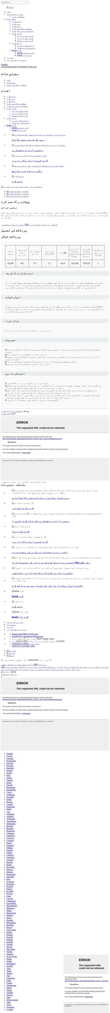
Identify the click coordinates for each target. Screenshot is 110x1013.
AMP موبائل (39, 664)
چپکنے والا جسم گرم (22, 28)
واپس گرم (17, 43)
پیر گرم (16, 24)
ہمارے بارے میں (15, 14)
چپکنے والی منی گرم (23, 31)
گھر (8, 12)
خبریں (9, 57)
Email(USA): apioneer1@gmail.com (27, 636)
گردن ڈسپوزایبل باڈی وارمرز (30, 160)
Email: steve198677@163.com (25, 634)
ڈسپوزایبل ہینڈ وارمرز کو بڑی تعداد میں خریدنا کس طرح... (47, 585)
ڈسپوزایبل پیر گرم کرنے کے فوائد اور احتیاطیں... (42, 573)
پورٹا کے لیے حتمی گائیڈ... (28, 139)
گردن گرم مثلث (25, 41)
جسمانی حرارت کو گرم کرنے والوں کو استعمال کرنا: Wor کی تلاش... (51, 562)
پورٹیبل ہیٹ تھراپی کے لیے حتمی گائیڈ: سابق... (40, 498)
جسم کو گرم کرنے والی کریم (71, 667)
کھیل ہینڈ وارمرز (40, 669)
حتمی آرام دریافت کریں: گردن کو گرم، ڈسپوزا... (40, 521)
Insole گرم (16, 50)
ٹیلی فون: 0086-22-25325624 (25, 644)
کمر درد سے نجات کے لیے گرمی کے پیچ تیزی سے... (40, 552)
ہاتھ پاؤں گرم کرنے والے (15, 669)
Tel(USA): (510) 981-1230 (23, 646)
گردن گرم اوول (25, 38)
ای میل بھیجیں (9, 674)
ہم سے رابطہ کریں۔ (16, 60)
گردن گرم (17, 33)
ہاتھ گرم (17, 21)
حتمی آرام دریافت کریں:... (27, 150)
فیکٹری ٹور (18, 16)
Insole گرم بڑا (24, 55)
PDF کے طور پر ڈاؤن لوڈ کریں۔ (41, 224)
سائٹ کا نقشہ (8, 664)
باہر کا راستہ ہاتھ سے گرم (65, 669)
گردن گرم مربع (25, 36)
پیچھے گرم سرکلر (26, 48)
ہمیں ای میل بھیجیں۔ (12, 224)
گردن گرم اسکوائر (23, 508)
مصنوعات (11, 19)
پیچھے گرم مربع (25, 45)
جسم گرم (16, 26)
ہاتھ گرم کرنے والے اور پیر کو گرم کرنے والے (30, 667)
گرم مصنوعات (24, 664)
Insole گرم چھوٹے (25, 53)
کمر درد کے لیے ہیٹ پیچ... (27, 171)
